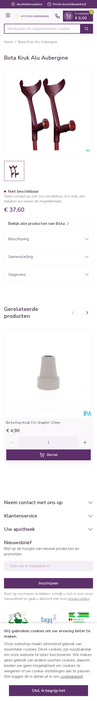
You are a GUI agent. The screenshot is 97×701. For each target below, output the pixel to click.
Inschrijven (48, 583)
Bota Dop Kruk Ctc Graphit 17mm (33, 422)
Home (8, 42)
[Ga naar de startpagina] (33, 16)
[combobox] (42, 29)
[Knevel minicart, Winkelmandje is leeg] (68, 16)
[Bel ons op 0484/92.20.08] (57, 16)
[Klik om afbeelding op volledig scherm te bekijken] (48, 111)
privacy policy (79, 598)
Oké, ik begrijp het (48, 690)
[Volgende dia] (87, 313)
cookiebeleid (71, 676)
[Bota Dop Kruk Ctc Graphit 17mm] (48, 374)
